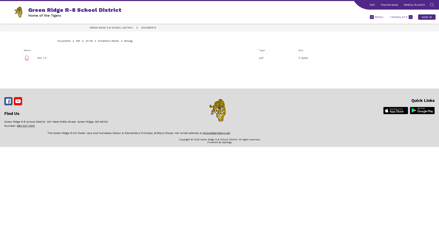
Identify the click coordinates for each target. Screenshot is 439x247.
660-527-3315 (26, 125)
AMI (372, 4)
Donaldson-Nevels (108, 40)
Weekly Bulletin (414, 4)
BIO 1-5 (42, 58)
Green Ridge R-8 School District (111, 27)
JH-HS (89, 40)
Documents (148, 27)
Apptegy (227, 142)
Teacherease (389, 4)
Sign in (427, 17)
